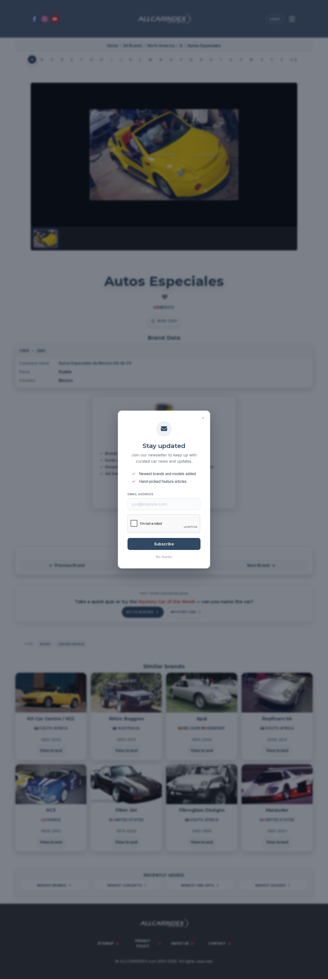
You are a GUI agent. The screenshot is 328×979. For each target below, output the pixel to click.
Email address (140, 494)
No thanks (164, 557)
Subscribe (164, 544)
